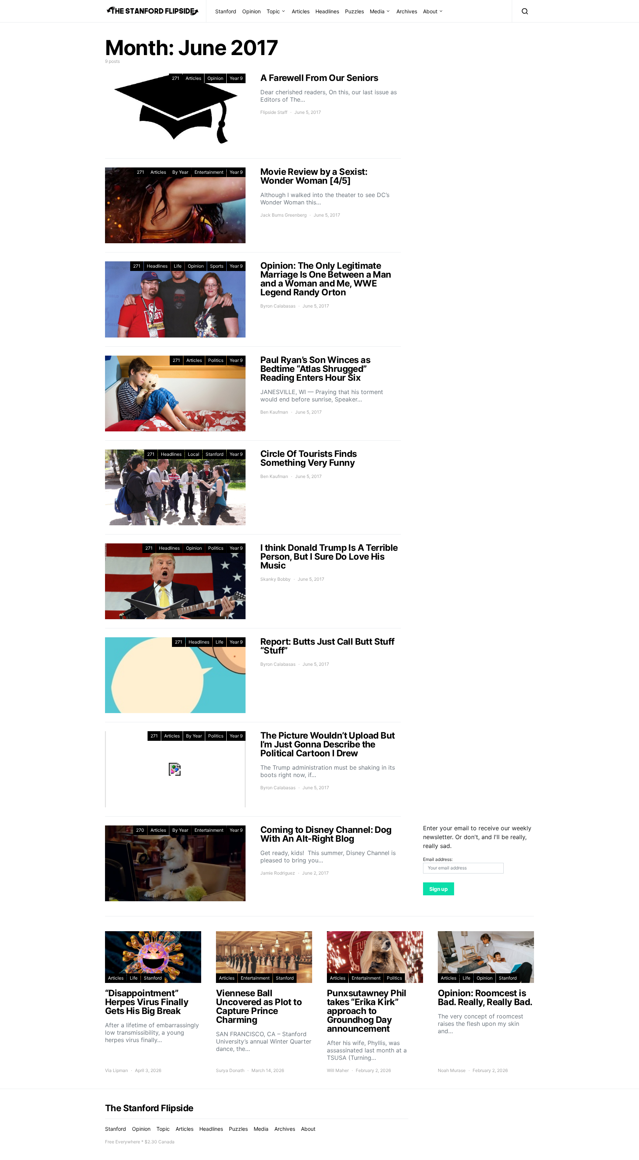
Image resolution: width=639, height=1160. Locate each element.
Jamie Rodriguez (277, 873)
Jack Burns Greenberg (283, 215)
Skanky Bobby (275, 579)
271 (175, 78)
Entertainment (209, 172)
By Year (180, 172)
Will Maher (338, 1070)
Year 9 (236, 78)
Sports (216, 266)
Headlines (327, 11)
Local (193, 454)
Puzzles (354, 11)
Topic (273, 11)
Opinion (251, 11)
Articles (301, 11)
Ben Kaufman (274, 412)
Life (178, 266)
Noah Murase (452, 1070)
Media (377, 11)
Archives (406, 11)
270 (140, 830)
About (430, 11)
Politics (215, 360)
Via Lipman (116, 1070)
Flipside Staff (273, 112)
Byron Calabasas (277, 306)
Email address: (438, 859)
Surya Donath (230, 1070)
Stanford (225, 11)
